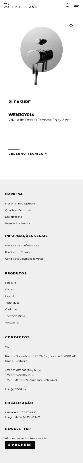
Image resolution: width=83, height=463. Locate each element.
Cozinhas (11, 309)
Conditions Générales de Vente (24, 258)
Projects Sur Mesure (17, 223)
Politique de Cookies (17, 252)
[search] (68, 5)
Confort (10, 289)
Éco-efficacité (13, 216)
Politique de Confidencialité (22, 245)
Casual (9, 296)
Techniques (12, 302)
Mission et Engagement (20, 203)
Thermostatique (15, 315)
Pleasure (10, 282)
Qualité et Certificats (18, 210)
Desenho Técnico (26, 153)
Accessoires (12, 322)
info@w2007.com (17, 389)
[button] (76, 5)
